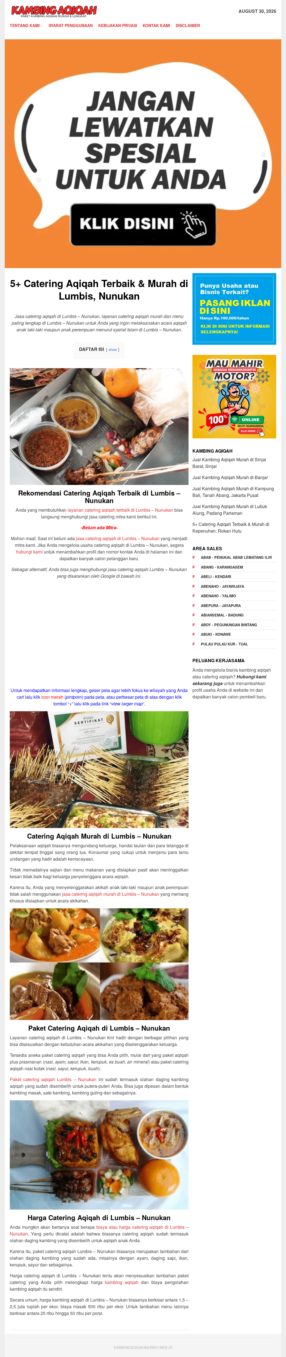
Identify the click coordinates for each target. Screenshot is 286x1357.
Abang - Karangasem (222, 567)
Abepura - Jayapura (221, 605)
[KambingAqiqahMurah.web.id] (54, 10)
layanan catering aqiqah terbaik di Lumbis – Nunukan (120, 510)
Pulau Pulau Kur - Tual (224, 644)
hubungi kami (29, 551)
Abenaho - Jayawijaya (222, 586)
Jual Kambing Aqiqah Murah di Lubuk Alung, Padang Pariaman (229, 509)
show (113, 349)
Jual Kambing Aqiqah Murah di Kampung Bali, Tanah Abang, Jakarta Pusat (233, 491)
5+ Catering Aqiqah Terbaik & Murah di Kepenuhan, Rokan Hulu (230, 527)
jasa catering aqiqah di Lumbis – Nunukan (117, 538)
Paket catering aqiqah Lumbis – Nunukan (53, 1079)
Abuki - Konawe (216, 634)
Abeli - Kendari (216, 576)
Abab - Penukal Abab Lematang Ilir (236, 557)
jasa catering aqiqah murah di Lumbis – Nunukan (110, 894)
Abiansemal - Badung (222, 615)
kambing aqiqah (122, 1282)
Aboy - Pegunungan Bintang (229, 624)
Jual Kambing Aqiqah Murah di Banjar (230, 477)
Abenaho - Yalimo (218, 595)
